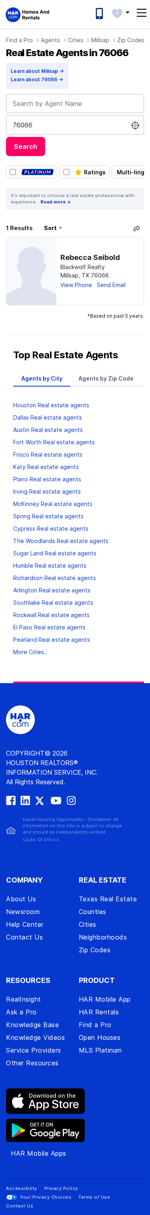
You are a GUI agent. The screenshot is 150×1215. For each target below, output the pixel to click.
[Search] (137, 228)
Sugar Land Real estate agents (54, 553)
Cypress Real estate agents (50, 528)
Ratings (95, 172)
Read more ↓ (55, 202)
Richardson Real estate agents (54, 577)
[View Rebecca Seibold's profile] (31, 271)
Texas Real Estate (108, 899)
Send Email (111, 284)
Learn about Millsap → (37, 71)
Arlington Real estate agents (51, 590)
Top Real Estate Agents (65, 355)
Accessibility (21, 1188)
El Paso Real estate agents (49, 627)
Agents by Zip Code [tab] (106, 378)
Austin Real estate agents (48, 429)
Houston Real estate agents (51, 405)
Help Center (25, 924)
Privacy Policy (61, 1188)
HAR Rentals (99, 1012)
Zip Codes (95, 950)
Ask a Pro (21, 1012)
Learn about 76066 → (37, 79)
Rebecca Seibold (90, 257)
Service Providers (33, 1050)
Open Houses (100, 1037)
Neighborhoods (103, 937)
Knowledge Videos (35, 1037)
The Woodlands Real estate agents (60, 540)
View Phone (76, 284)
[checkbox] (31, 172)
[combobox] (75, 103)
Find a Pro (19, 40)
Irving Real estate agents (47, 491)
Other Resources (32, 1063)
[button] (121, 12)
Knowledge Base (32, 1025)
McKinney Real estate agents (52, 503)
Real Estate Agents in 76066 (67, 53)
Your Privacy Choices (45, 1197)
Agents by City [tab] (41, 378)
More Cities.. (30, 652)
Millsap (100, 40)
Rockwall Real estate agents (51, 614)
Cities (75, 40)
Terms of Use (94, 1197)
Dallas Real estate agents (47, 417)
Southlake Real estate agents (53, 602)
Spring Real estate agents (48, 516)
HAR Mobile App (105, 999)
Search (25, 146)
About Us (21, 899)
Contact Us (24, 937)
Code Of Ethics (41, 839)
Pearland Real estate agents (51, 639)
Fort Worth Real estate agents (54, 442)
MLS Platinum (100, 1050)
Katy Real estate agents (46, 466)
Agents (50, 40)
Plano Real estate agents (47, 479)
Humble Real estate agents (49, 565)
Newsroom (23, 912)
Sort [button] (50, 228)
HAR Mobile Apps (38, 1153)
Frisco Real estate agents (47, 454)
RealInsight (23, 999)
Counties (92, 912)
